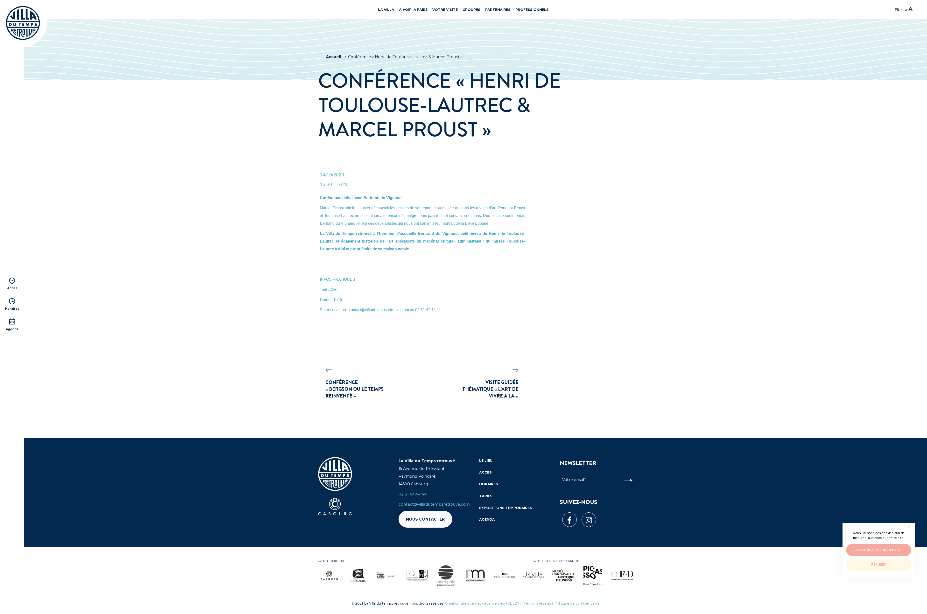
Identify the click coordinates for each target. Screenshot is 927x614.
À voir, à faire (413, 9)
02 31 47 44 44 (413, 494)
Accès (485, 472)
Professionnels (532, 9)
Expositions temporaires (505, 508)
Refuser (878, 564)
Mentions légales (536, 603)
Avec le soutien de (331, 561)
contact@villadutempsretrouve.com (434, 504)
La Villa (386, 9)
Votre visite (445, 9)
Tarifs (485, 496)
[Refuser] (908, 526)
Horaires (488, 484)
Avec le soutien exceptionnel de (556, 561)
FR (897, 9)
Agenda (487, 519)
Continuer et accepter (878, 550)
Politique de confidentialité (577, 603)
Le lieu (485, 460)
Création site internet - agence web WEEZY (482, 603)
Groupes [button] (471, 9)
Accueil (333, 57)
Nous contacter (425, 519)
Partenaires (498, 9)
